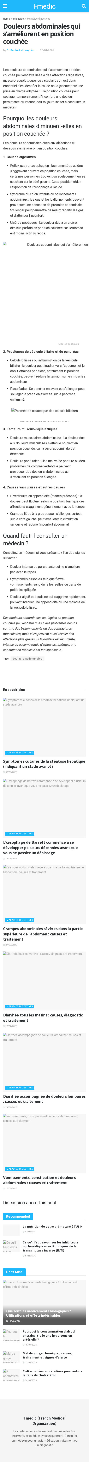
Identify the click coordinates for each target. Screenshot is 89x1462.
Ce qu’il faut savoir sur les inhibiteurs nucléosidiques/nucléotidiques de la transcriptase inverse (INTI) (50, 1246)
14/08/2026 (31, 1380)
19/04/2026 (11, 1107)
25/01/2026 (47, 50)
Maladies (18, 18)
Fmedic (44, 6)
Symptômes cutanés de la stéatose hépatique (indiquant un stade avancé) (44, 764)
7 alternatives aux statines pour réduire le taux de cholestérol (53, 1373)
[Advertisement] (44, 61)
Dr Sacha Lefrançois (20, 50)
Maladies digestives (38, 18)
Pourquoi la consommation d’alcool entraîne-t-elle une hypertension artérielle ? (49, 1335)
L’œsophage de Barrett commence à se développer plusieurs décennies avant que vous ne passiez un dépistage (40, 847)
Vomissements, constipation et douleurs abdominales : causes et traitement (39, 1180)
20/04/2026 (11, 1026)
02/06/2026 (11, 772)
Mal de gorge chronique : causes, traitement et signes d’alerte (47, 1355)
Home (6, 18)
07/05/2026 (11, 945)
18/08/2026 (14, 1321)
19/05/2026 (11, 858)
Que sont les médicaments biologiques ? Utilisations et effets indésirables (38, 1313)
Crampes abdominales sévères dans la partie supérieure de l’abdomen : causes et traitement (43, 933)
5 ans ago (30, 1231)
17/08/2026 (31, 1362)
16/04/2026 (11, 1188)
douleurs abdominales (27, 658)
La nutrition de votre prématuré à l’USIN (53, 1226)
